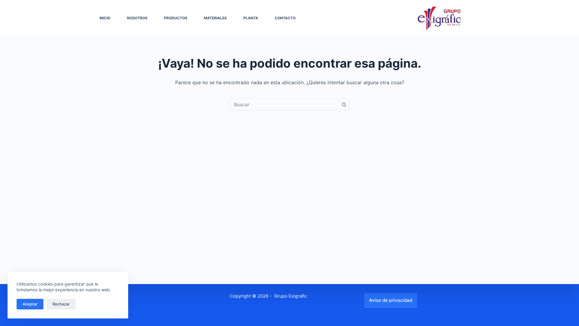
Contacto (285, 18)
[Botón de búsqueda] (344, 104)
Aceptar (30, 304)
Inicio (105, 18)
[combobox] (283, 104)
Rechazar (61, 304)
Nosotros (137, 18)
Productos (175, 18)
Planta (250, 18)
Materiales (215, 18)
